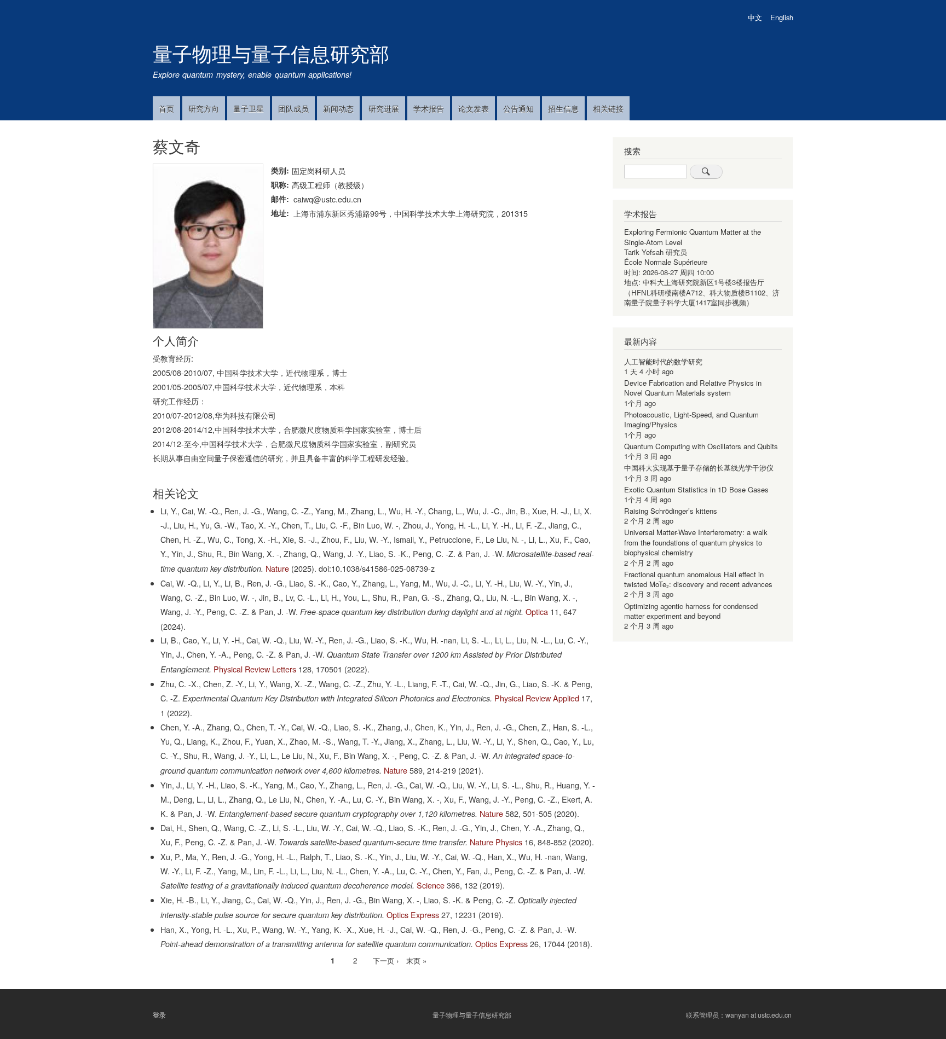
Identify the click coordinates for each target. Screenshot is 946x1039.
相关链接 (608, 108)
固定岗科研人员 (318, 170)
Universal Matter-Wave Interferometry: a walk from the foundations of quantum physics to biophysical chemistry (696, 542)
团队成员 (293, 108)
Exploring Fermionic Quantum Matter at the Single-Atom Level (692, 237)
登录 (159, 1014)
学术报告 (428, 108)
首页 (166, 108)
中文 (755, 17)
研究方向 (203, 108)
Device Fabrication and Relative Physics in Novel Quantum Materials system (693, 388)
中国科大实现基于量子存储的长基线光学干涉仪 (699, 467)
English (781, 17)
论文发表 (473, 108)
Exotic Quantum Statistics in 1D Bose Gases (696, 489)
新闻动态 (338, 108)
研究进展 (383, 108)
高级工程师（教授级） (330, 184)
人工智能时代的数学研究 (663, 361)
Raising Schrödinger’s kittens (670, 511)
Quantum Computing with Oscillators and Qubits (701, 446)
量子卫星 (248, 108)
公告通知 (518, 108)
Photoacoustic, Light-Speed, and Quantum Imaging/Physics (691, 419)
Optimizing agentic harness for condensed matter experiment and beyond (691, 611)
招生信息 (563, 108)
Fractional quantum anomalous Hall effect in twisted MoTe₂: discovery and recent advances (698, 579)
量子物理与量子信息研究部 (271, 53)
